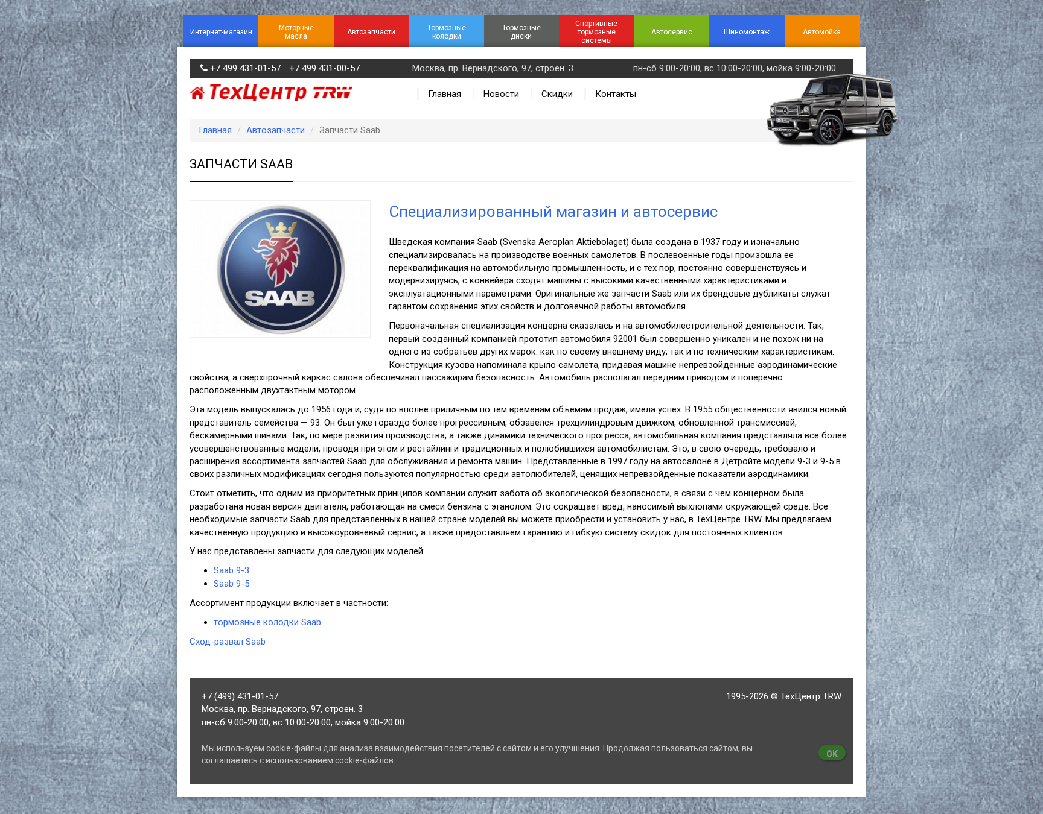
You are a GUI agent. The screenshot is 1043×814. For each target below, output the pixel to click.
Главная (444, 94)
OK (832, 754)
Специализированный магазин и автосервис (553, 212)
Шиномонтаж (747, 32)
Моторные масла (296, 32)
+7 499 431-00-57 (324, 68)
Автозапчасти (371, 32)
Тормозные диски (521, 32)
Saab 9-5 (231, 583)
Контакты (615, 94)
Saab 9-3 (231, 570)
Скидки (557, 94)
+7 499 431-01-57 (245, 68)
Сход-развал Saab (228, 641)
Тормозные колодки (446, 32)
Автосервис (671, 32)
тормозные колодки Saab (267, 622)
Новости (501, 94)
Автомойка (822, 32)
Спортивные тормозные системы (596, 32)
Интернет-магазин (221, 32)
